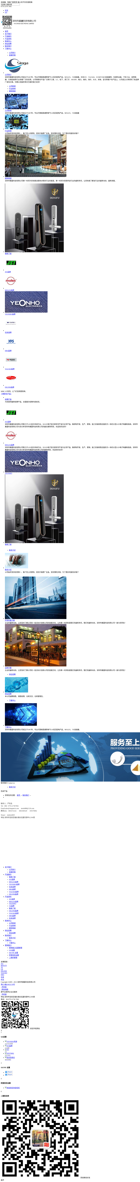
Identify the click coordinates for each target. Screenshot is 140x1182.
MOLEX (4, 965)
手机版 (4, 987)
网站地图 (4, 989)
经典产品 (8, 399)
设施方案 (8, 668)
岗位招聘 (8, 694)
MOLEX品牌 (9, 290)
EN (6, 12)
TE (2, 967)
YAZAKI (4, 973)
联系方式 (8, 570)
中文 (6, 10)
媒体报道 (8, 178)
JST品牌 (8, 272)
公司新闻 (8, 110)
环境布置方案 (10, 620)
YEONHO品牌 (10, 314)
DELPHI (4, 971)
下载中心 (8, 727)
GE (2, 969)
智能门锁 (8, 254)
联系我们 (26, 795)
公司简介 (8, 75)
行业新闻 (8, 131)
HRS (2, 975)
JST (2, 964)
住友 (2, 977)
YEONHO (8, 473)
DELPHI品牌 (9, 387)
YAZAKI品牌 (9, 369)
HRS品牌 (8, 351)
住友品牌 (8, 332)
